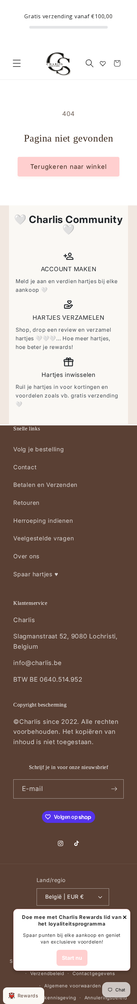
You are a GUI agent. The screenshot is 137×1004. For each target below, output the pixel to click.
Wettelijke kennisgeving (47, 997)
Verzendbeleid (47, 973)
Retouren (26, 502)
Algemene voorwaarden (72, 985)
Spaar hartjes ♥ (35, 574)
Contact (25, 467)
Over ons (26, 556)
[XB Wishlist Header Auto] (103, 63)
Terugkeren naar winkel (68, 166)
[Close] (124, 918)
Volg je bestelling (38, 449)
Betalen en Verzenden (45, 484)
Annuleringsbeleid (105, 997)
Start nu (72, 957)
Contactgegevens (93, 973)
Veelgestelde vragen (43, 538)
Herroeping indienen (43, 520)
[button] (17, 63)
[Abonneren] (114, 789)
